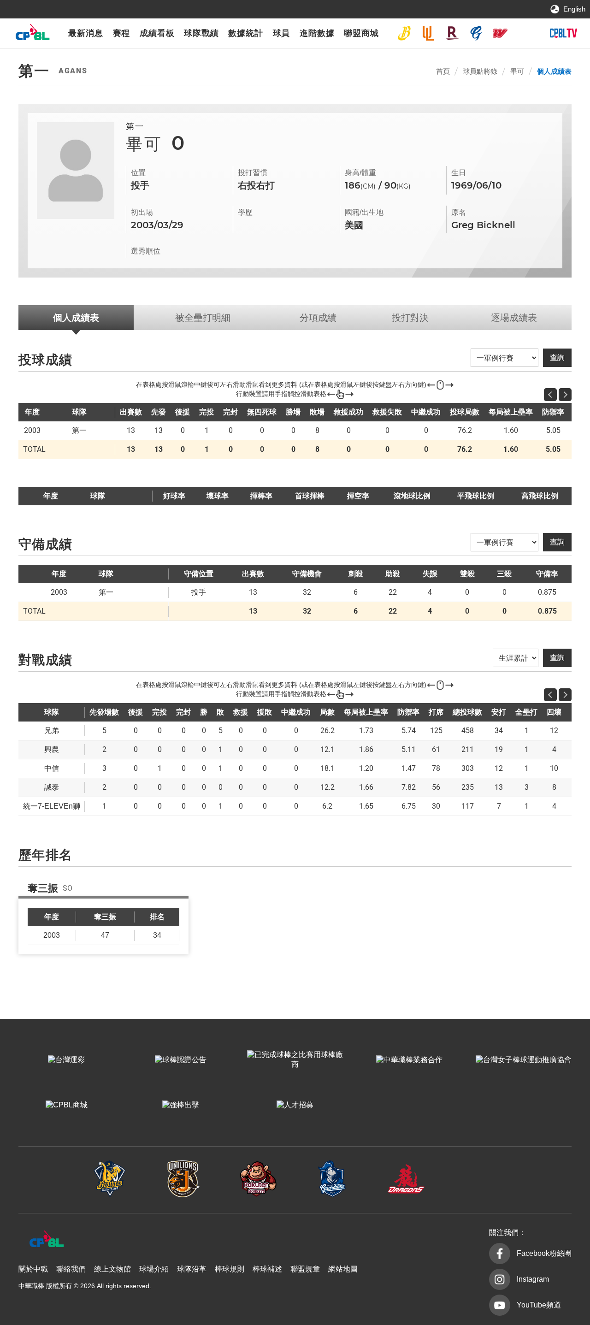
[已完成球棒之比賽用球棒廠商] (295, 1060)
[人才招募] (295, 1105)
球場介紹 (154, 1269)
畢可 (517, 71)
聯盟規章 (305, 1269)
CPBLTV (563, 33)
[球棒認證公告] (181, 1060)
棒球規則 (229, 1269)
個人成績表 (554, 71)
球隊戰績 (201, 33)
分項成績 (318, 318)
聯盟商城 (361, 33)
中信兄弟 (404, 33)
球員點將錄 (480, 71)
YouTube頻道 (539, 1305)
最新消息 (85, 33)
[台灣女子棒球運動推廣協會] (524, 1060)
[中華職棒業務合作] (409, 1060)
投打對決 (410, 318)
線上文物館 (112, 1269)
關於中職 (33, 1269)
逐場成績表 (514, 318)
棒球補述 (267, 1269)
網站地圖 (343, 1269)
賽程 (121, 33)
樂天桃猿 (452, 33)
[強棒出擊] (181, 1105)
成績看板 (157, 33)
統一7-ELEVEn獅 (428, 33)
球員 (281, 33)
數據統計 (245, 33)
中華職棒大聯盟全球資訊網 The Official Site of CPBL (32, 34)
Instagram (533, 1279)
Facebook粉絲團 (544, 1253)
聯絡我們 (71, 1269)
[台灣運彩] (66, 1060)
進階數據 (317, 33)
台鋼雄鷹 (524, 33)
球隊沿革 (191, 1269)
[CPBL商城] (66, 1105)
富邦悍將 (476, 33)
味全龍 (500, 33)
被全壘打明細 (202, 318)
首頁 (443, 71)
